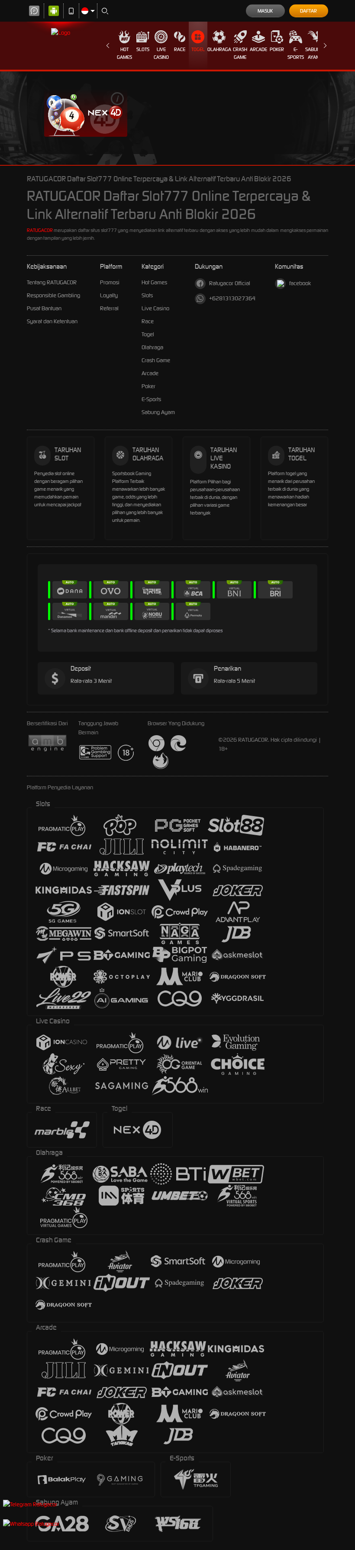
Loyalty (109, 295)
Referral (109, 308)
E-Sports (295, 53)
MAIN (85, 113)
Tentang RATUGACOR (52, 282)
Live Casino (161, 53)
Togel (198, 49)
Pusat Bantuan (44, 308)
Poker (277, 49)
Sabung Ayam (314, 53)
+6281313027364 (232, 298)
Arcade (258, 49)
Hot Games (124, 53)
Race (179, 49)
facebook (300, 283)
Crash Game (240, 53)
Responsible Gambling (53, 295)
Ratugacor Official (229, 283)
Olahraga (219, 49)
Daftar (308, 11)
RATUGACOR (40, 230)
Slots (142, 49)
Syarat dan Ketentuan (52, 321)
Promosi (109, 282)
